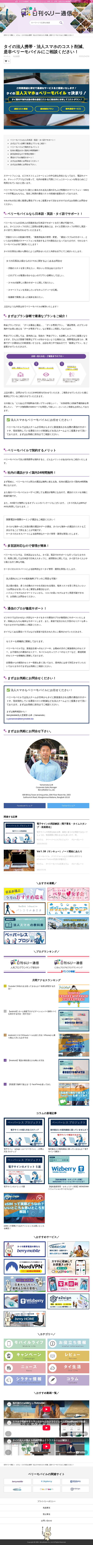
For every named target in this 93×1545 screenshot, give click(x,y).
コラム (18, 35)
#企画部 (16, 56)
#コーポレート (78, 839)
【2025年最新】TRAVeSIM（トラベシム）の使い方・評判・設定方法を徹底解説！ (45, 1)
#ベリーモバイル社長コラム (57, 864)
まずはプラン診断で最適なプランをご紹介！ (28, 143)
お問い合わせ (46, 1520)
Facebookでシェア (24, 805)
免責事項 (46, 1508)
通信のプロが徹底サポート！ (22, 157)
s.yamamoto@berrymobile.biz (20, 719)
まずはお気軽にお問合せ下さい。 (24, 164)
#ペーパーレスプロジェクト (57, 839)
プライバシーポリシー (46, 1501)
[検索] (61, 22)
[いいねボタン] (6, 61)
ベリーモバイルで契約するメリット (24, 147)
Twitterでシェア (68, 805)
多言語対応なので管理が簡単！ (23, 154)
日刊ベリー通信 (8, 35)
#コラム (7, 56)
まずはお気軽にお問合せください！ (24, 161)
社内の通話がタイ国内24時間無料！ (25, 150)
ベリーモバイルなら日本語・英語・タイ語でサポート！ (33, 140)
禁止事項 (46, 1514)
